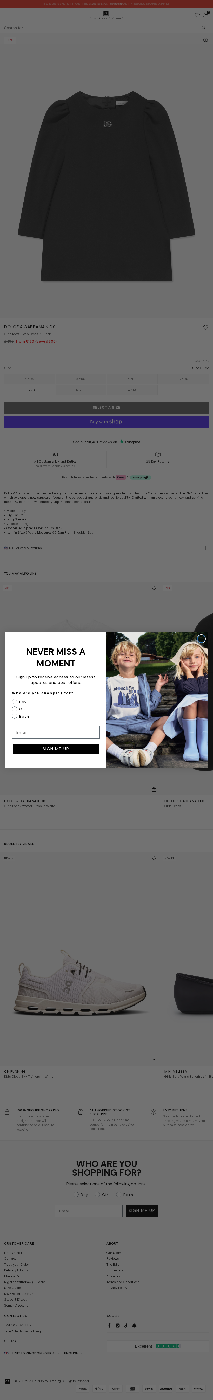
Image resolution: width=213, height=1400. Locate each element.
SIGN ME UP (56, 749)
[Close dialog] (201, 639)
